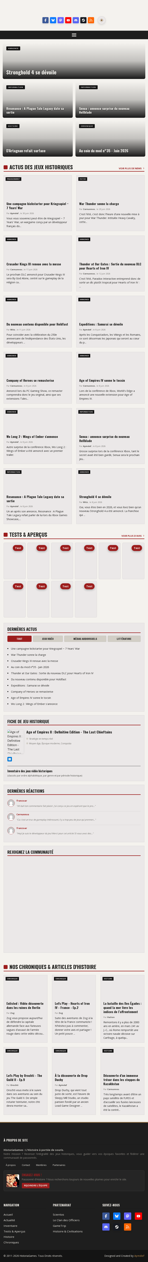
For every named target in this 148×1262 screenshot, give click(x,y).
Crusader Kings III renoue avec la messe (33, 264)
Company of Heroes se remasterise (30, 380)
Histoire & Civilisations (68, 1231)
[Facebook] (45, 20)
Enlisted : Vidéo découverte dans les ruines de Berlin (24, 1005)
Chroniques (11, 1242)
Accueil (8, 1214)
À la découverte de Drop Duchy (71, 1077)
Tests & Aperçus (14, 1231)
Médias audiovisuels (85, 639)
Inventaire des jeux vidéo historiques (30, 771)
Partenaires (59, 1165)
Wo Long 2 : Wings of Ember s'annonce (32, 436)
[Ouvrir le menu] (74, 35)
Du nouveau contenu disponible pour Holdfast (37, 324)
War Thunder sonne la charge (99, 203)
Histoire (9, 1237)
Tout (19, 639)
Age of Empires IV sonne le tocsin (102, 380)
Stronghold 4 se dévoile (95, 496)
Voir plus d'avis (131, 535)
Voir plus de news (130, 168)
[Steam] (83, 20)
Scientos (58, 1214)
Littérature (124, 639)
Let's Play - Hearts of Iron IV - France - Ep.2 (72, 1005)
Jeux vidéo (48, 639)
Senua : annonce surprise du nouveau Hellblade (104, 438)
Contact (26, 1165)
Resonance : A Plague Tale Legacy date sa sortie (35, 498)
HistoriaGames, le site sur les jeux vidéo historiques (74, 9)
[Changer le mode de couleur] (102, 20)
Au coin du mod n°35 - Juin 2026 (30, 667)
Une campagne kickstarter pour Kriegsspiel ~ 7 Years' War (37, 205)
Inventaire (10, 1225)
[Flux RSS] (91, 20)
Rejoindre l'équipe (35, 1185)
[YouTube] (68, 20)
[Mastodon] (61, 20)
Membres (41, 1165)
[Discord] (76, 20)
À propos (11, 1165)
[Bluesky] (53, 20)
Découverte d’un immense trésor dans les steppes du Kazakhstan (121, 1079)
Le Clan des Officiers (66, 1220)
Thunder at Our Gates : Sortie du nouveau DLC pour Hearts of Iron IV (110, 266)
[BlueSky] (116, 1216)
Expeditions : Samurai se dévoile (101, 324)
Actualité (9, 1220)
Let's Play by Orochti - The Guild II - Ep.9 (24, 1077)
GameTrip (59, 1225)
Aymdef (139, 1255)
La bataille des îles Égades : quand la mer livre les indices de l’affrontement (122, 1007)
